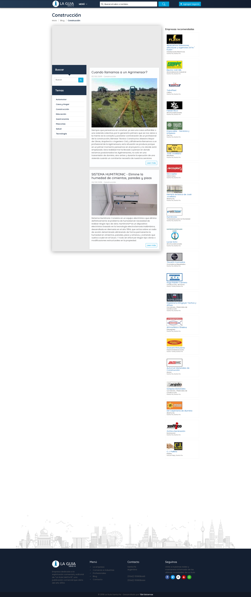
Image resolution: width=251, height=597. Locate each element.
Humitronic (172, 217)
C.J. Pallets (172, 451)
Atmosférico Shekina (177, 327)
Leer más (151, 163)
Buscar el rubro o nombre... (117, 4)
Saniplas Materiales (176, 388)
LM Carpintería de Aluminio (179, 410)
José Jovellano (174, 153)
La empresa (98, 567)
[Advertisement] (106, 45)
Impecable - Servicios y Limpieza (178, 132)
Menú (82, 4)
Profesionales (99, 573)
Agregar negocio (191, 4)
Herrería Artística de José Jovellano (179, 195)
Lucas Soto (172, 241)
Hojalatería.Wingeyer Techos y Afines (181, 304)
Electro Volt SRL (174, 70)
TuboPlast (171, 90)
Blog (95, 576)
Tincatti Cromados (176, 262)
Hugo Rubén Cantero (177, 282)
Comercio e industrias (103, 570)
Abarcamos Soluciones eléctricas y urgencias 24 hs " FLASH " (181, 47)
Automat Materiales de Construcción (178, 369)
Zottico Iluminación (176, 431)
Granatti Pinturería (176, 347)
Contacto (97, 579)
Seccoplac (172, 173)
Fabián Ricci (172, 110)
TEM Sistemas (146, 594)
